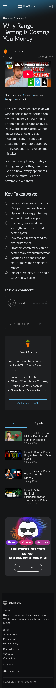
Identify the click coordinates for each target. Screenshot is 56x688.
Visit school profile (28, 403)
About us (8, 653)
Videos (20, 17)
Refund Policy (10, 643)
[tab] (16, 424)
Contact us (9, 658)
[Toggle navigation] (5, 6)
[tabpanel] (28, 468)
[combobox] (12, 671)
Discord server (11, 648)
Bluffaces (8, 17)
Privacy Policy (11, 638)
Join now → (28, 567)
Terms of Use (10, 634)
